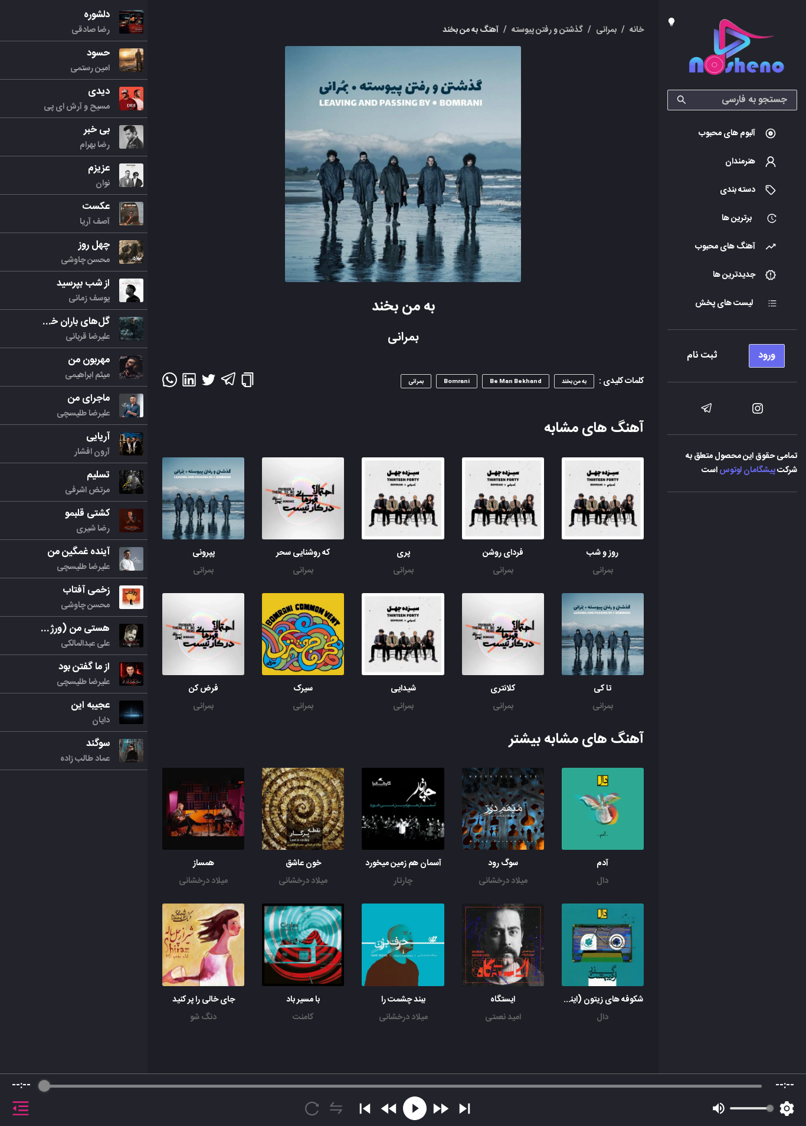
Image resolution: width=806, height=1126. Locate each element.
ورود (766, 356)
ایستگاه (502, 1000)
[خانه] (736, 49)
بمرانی (602, 571)
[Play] (415, 1108)
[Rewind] (389, 1108)
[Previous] (365, 1108)
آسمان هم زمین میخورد (403, 863)
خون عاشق (303, 863)
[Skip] (464, 1108)
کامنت (303, 1017)
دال (602, 881)
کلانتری (502, 689)
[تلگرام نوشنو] (706, 408)
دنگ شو (203, 1017)
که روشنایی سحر (303, 553)
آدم (602, 863)
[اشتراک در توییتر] (208, 384)
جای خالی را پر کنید (203, 1000)
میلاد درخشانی (503, 881)
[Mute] (718, 1108)
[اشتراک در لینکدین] (189, 384)
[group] (403, 1100)
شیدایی (403, 689)
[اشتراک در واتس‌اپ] (169, 384)
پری (403, 553)
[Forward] (440, 1108)
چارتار (403, 881)
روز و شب (602, 553)
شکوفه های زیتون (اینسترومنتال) (587, 1000)
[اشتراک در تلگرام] (228, 384)
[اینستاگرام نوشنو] (757, 408)
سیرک (303, 689)
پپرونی (203, 553)
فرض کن (203, 689)
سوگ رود (503, 863)
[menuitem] (732, 133)
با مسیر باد (303, 1000)
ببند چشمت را (403, 1000)
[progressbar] (403, 1086)
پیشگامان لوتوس (747, 470)
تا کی (602, 689)
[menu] (732, 352)
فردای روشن (503, 553)
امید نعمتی (503, 1017)
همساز (203, 863)
